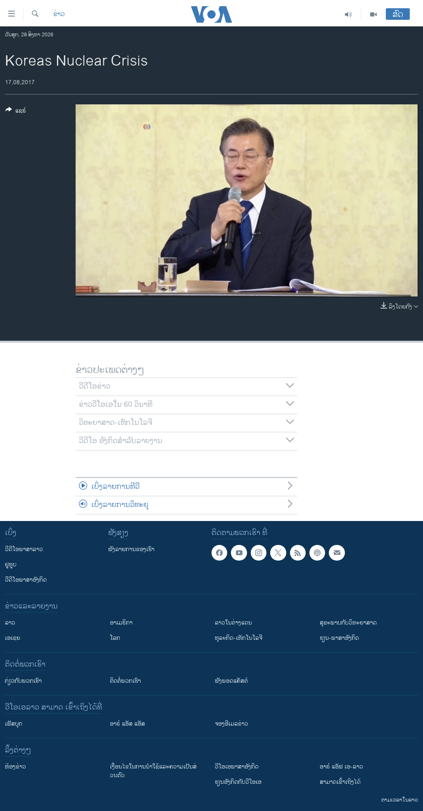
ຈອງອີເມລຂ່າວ (231, 723)
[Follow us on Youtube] (239, 553)
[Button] (15, 112)
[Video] (373, 14)
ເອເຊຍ (12, 638)
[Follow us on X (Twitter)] (278, 553)
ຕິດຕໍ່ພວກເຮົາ (125, 681)
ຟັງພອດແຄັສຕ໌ (231, 681)
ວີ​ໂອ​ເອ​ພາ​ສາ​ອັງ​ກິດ (237, 766)
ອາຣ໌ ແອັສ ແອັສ (127, 723)
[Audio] (348, 14)
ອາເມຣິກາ (121, 622)
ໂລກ (115, 638)
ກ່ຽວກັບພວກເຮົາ (23, 681)
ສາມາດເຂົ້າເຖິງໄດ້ (340, 782)
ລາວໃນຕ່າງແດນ (233, 622)
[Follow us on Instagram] (258, 553)
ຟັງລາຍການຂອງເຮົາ (131, 549)
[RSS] (298, 553)
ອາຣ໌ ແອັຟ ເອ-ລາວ (341, 766)
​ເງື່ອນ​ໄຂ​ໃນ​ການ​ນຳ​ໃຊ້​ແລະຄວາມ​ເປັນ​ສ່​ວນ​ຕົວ (153, 771)
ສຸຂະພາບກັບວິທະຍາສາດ (348, 622)
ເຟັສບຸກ (13, 723)
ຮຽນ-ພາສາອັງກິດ (339, 638)
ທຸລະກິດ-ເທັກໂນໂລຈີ (238, 638)
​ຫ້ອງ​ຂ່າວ (15, 766)
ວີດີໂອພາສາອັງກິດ (26, 579)
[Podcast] (317, 553)
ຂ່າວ (59, 14)
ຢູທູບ (11, 564)
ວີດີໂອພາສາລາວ (24, 549)
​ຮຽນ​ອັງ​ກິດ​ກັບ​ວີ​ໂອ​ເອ (238, 782)
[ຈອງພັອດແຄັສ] (337, 553)
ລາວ (10, 622)
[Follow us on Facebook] (219, 553)
